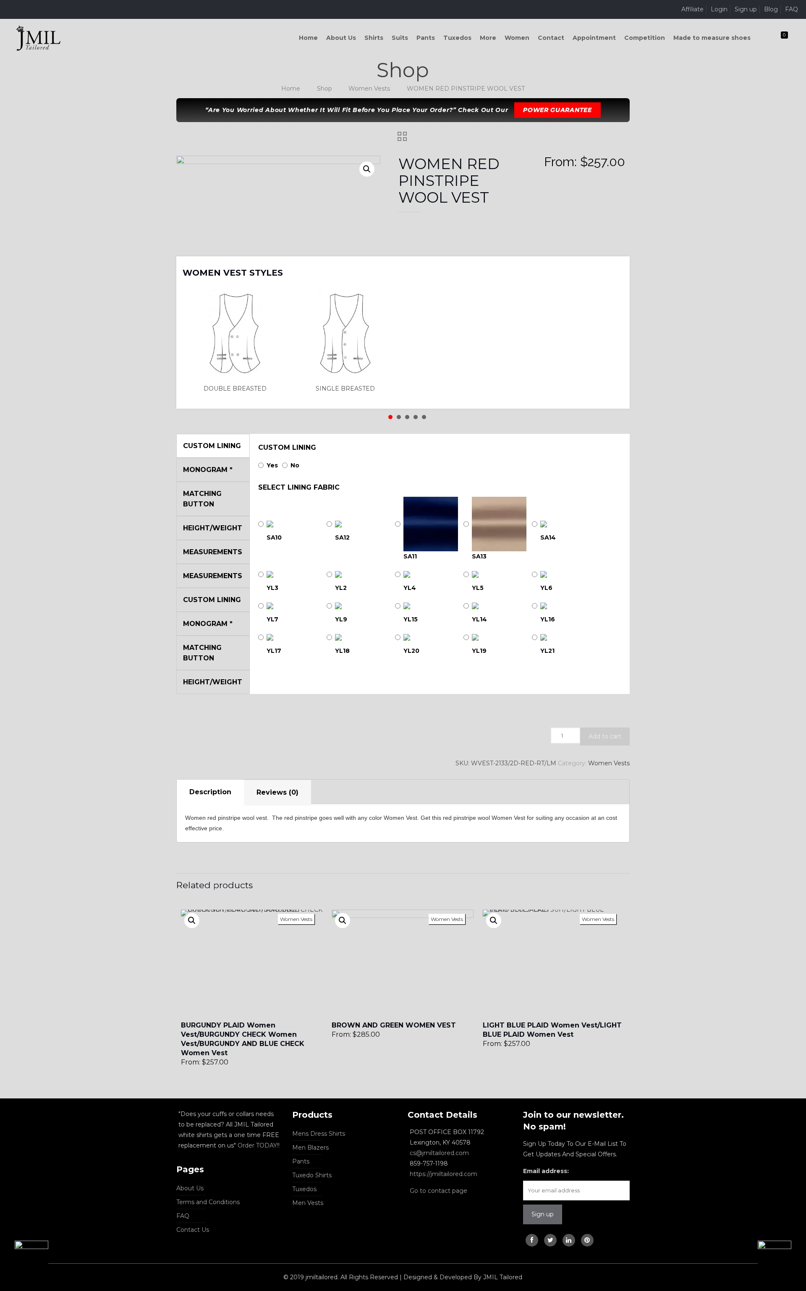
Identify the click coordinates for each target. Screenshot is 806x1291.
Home (290, 88)
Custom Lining (287, 447)
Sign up (746, 9)
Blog (771, 9)
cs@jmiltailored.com (439, 1153)
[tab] (210, 793)
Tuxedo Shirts (312, 1175)
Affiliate (692, 9)
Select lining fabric (299, 487)
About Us (190, 1188)
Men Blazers (310, 1147)
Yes (272, 465)
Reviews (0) (277, 792)
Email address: (546, 1171)
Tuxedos (304, 1189)
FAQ (791, 9)
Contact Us (192, 1230)
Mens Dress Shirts (318, 1133)
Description (210, 792)
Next (612, 267)
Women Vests (369, 88)
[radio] (238, 341)
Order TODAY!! (259, 1145)
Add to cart (605, 736)
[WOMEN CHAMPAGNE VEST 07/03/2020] (782, 1257)
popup (191, 920)
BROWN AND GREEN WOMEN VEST (394, 1025)
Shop (324, 88)
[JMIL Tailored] (38, 38)
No (294, 465)
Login (719, 9)
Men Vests (307, 1203)
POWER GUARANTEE (557, 110)
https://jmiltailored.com (443, 1174)
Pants (300, 1161)
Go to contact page (438, 1191)
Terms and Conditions (208, 1202)
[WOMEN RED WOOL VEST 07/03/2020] (24, 1257)
